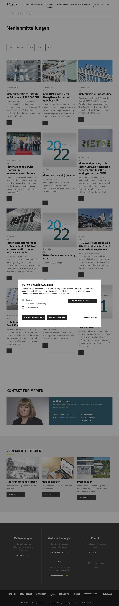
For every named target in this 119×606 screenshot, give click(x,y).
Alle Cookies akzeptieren (34, 317)
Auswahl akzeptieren (56, 317)
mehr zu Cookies (90, 317)
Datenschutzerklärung (69, 294)
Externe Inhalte (32, 307)
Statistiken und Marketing (36, 304)
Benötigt (29, 300)
